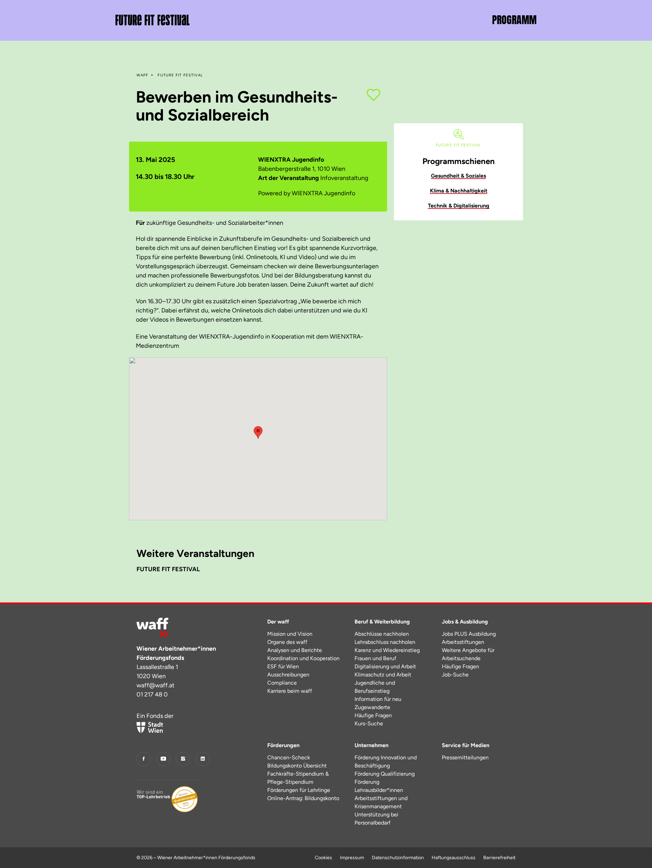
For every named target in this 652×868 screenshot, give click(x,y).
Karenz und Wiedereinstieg (387, 650)
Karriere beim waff (289, 691)
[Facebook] (144, 759)
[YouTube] (163, 759)
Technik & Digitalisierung (458, 205)
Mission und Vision (289, 634)
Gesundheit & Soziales (458, 176)
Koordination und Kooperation (303, 658)
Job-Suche (455, 674)
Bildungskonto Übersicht (297, 765)
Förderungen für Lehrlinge (298, 790)
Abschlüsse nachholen (382, 634)
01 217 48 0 (152, 694)
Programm (514, 20)
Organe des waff (287, 642)
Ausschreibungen (288, 674)
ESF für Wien (283, 666)
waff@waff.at (156, 685)
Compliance (282, 683)
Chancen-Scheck (288, 757)
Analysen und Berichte (294, 650)
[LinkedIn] (203, 759)
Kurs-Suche (369, 723)
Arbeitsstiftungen (463, 642)
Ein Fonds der (155, 716)
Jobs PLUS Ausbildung (469, 634)
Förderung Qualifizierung (385, 774)
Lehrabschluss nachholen (385, 642)
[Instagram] (183, 759)
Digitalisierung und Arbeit (385, 666)
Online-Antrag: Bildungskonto (303, 798)
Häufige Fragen (373, 715)
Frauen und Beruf (375, 658)
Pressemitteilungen (465, 757)
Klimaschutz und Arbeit (383, 674)
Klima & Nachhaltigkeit (458, 190)
